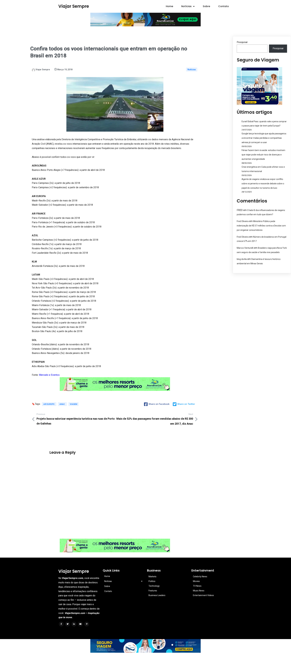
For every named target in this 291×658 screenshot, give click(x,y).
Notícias (191, 69)
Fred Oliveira (243, 221)
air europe (49, 404)
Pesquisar (242, 42)
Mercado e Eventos (49, 374)
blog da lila (242, 259)
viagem (73, 404)
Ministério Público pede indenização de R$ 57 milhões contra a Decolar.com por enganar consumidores (261, 225)
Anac (62, 404)
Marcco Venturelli (245, 248)
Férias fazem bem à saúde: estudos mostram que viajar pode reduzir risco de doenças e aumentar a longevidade (263, 154)
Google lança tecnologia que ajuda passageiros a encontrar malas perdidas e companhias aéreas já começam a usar (264, 138)
